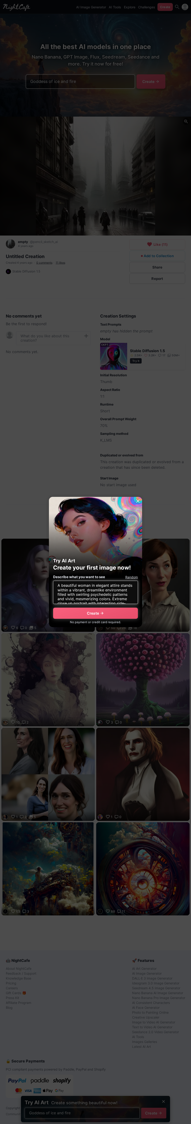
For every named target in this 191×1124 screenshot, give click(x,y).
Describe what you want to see (79, 577)
